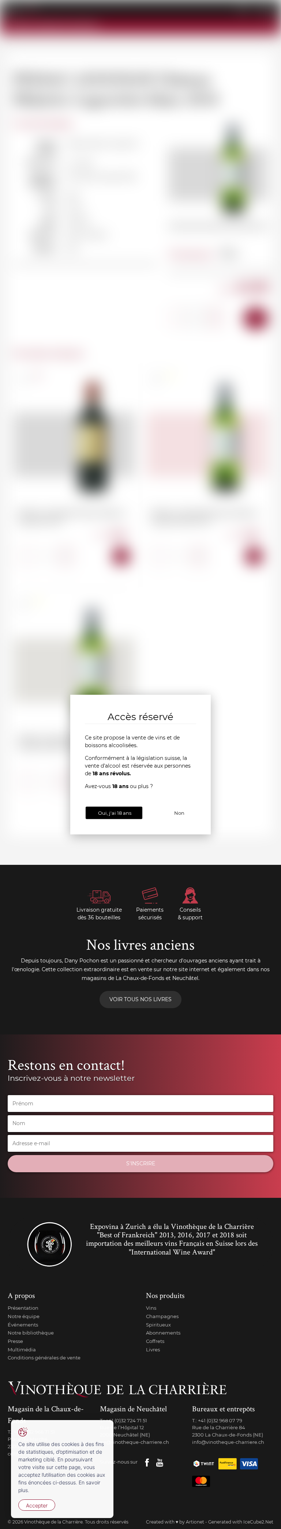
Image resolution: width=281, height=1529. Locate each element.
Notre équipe (24, 1316)
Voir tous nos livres (140, 999)
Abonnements (163, 1333)
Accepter (37, 1505)
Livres (153, 1349)
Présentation (23, 1308)
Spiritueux (158, 1325)
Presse (15, 1341)
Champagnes (162, 1316)
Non (179, 812)
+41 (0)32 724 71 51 (126, 1420)
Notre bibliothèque (31, 1333)
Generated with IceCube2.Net (240, 1522)
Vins (151, 1308)
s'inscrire (140, 1163)
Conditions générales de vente (44, 1357)
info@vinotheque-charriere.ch (228, 1442)
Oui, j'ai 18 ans (114, 812)
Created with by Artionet (175, 1522)
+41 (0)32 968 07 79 (220, 1420)
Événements (23, 1325)
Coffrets (155, 1341)
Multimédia (22, 1349)
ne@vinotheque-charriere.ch (134, 1442)
